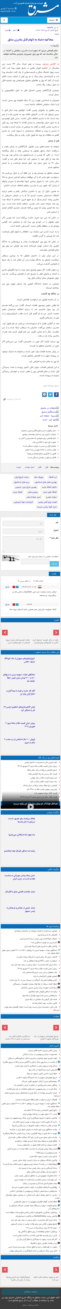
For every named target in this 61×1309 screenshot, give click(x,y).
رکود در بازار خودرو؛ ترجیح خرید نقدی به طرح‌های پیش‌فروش (45, 641)
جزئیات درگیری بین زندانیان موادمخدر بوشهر (39, 434)
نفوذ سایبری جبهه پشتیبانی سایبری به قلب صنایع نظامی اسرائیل (32, 1058)
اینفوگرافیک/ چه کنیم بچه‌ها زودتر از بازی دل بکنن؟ (18, 1278)
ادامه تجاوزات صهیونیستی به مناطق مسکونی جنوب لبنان (36, 1175)
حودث (18, 467)
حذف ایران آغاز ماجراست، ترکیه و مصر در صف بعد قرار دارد (34, 964)
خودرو (56, 620)
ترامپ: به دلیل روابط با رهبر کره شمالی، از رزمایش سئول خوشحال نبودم (33, 1196)
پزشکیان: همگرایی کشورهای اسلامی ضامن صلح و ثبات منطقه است (31, 1212)
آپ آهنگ (53, 477)
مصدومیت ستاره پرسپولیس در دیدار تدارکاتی (40, 1054)
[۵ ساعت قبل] (47, 711)
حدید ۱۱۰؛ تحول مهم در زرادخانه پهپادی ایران (40, 1114)
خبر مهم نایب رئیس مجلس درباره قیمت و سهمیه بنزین (35, 1179)
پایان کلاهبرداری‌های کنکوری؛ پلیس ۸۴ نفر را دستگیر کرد (19, 708)
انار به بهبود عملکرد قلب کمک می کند (45, 1278)
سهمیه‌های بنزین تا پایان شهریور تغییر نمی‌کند (39, 1081)
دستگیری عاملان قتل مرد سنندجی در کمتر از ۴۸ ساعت (17, 1038)
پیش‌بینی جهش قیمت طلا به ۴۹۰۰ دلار (42, 789)
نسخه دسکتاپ (30, 1291)
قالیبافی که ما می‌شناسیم (47, 934)
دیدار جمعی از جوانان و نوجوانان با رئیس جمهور (21, 909)
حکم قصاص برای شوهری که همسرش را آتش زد (37, 438)
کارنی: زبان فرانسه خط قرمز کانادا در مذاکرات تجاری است (35, 1235)
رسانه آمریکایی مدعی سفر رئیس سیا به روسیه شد (37, 1168)
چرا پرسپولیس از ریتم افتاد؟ (46, 1152)
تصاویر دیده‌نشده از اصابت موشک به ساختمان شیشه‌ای (35, 930)
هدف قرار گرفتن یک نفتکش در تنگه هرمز (41, 999)
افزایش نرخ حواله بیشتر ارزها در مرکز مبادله (40, 785)
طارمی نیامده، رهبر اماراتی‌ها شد (44, 1003)
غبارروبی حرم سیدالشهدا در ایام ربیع (43, 1069)
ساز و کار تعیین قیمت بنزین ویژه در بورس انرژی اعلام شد (35, 1121)
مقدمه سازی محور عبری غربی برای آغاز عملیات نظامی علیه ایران (32, 1137)
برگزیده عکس (53, 869)
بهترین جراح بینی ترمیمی (25, 487)
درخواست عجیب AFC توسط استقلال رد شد (40, 960)
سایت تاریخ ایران (22, 477)
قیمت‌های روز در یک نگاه (48, 757)
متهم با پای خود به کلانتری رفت (44, 442)
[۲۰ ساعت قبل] (44, 1268)
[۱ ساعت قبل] (47, 663)
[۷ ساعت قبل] (44, 631)
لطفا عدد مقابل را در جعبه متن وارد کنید (43, 556)
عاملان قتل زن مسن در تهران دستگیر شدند (39, 446)
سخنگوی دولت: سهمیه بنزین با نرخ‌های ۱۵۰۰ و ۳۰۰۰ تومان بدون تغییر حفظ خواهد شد (19, 678)
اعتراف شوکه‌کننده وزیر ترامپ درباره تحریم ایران (38, 938)
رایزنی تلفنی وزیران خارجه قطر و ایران (42, 1050)
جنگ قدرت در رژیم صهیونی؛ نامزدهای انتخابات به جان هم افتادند (32, 1089)
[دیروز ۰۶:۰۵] (16, 1268)
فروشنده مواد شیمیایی (23, 502)
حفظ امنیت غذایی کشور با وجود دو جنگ (41, 1073)
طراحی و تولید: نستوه (30, 1305)
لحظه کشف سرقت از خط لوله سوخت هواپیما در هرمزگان (35, 984)
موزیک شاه (38, 477)
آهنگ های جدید (50, 492)
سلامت (56, 1257)
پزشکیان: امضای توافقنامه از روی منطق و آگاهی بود (37, 1231)
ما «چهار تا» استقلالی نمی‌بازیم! (21, 835)
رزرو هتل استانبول (21, 482)
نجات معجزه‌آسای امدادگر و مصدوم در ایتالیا (40, 1183)
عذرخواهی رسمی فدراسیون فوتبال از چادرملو (40, 995)
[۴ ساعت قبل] (47, 695)
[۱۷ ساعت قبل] (16, 631)
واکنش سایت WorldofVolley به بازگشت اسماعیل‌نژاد (36, 1216)
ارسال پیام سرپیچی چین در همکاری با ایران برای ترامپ (36, 1065)
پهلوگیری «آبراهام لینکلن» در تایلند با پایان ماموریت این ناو (34, 1187)
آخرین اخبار (54, 1045)
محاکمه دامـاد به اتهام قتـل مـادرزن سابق (30, 39)
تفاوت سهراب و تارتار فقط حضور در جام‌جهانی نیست (37, 1144)
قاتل (39, 467)
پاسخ (7, 586)
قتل (46, 467)
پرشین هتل (33, 492)
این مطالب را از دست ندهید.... (46, 652)
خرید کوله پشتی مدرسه (47, 507)
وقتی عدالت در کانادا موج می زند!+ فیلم (40, 449)
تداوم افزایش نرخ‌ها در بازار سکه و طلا (42, 770)
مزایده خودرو (51, 497)
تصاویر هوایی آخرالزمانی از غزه (45, 976)
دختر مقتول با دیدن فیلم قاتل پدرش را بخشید (38, 430)
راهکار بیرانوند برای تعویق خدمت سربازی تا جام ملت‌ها (21, 820)
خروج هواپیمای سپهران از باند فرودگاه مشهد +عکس (19, 660)
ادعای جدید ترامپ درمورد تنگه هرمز (43, 1156)
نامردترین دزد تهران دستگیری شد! (44, 942)
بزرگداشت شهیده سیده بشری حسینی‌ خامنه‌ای (39, 987)
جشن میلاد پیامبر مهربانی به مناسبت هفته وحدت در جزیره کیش (19, 877)
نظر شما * (54, 538)
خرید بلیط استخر (34, 497)
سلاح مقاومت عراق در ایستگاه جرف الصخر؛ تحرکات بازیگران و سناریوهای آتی (34, 1207)
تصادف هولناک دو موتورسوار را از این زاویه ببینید (35, 804)
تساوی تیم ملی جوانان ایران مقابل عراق (42, 1171)
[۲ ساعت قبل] (47, 880)
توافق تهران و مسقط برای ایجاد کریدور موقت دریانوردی (36, 1141)
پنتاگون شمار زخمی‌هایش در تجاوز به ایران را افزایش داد (35, 1085)
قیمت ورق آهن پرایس (47, 502)
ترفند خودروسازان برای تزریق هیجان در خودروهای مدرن (18, 641)
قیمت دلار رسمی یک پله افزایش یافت (42, 773)
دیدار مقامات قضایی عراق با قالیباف (20, 892)
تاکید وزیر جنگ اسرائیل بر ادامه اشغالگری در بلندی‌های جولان (33, 1250)
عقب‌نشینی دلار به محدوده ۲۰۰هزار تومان (41, 762)
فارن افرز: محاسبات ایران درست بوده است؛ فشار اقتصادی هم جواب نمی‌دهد (32, 1008)
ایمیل (55, 530)
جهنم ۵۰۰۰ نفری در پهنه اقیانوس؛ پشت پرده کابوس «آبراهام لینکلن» (30, 1133)
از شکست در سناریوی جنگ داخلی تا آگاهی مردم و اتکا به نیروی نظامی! (30, 1062)
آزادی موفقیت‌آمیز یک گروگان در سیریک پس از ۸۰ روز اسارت (33, 980)
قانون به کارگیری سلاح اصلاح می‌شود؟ (41, 453)
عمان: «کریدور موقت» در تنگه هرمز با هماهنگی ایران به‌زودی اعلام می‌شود (32, 1094)
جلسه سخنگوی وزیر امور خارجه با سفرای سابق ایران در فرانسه (33, 1129)
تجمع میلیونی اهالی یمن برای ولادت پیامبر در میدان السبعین (34, 1223)
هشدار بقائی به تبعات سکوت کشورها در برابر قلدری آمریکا (34, 1125)
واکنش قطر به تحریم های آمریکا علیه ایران (40, 946)
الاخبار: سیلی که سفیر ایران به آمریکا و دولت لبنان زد (36, 956)
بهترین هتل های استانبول (46, 482)
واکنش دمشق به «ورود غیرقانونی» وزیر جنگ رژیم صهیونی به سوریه (31, 1118)
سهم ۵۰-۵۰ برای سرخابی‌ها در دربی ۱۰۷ (41, 1227)
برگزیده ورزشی (53, 812)
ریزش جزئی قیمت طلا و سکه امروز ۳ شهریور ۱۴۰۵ (20, 724)
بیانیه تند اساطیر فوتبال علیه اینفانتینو (19, 851)
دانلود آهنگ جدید (49, 487)
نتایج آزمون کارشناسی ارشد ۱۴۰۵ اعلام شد (40, 1110)
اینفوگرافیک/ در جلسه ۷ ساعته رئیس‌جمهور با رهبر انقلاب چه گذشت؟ (30, 1164)
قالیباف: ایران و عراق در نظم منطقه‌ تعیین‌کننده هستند (36, 1099)
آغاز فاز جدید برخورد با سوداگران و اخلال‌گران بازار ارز (20, 692)
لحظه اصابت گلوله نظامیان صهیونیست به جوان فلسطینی (35, 1201)
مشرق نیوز (36, 8)
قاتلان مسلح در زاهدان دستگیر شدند (42, 457)
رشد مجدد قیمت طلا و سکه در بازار (43, 781)
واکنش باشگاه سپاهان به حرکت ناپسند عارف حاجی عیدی (35, 1160)
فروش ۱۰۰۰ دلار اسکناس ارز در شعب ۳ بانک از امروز (19, 741)
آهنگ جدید (17, 492)
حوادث (56, 1016)
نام (57, 522)
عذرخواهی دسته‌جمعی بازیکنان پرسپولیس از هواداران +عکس (33, 1191)
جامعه (52, 20)
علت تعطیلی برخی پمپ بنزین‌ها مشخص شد (39, 972)
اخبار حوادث (29, 467)
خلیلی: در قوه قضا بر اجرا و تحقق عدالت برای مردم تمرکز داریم (32, 1247)
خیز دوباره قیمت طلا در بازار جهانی (43, 777)
